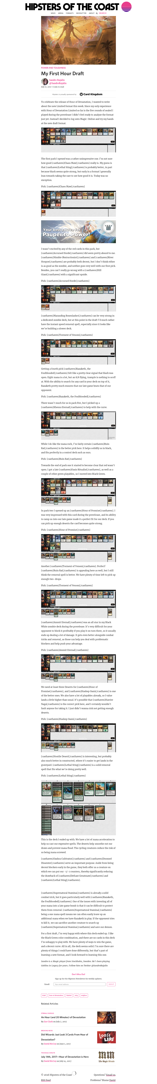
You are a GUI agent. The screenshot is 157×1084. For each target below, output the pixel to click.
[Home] (78, 7)
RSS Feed (46, 1080)
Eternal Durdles (47, 1013)
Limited (68, 995)
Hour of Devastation (56, 995)
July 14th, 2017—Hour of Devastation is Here (65, 1056)
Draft (44, 995)
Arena (60, 13)
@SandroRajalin (57, 83)
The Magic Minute (48, 1053)
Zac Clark (48, 1021)
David (112, 1080)
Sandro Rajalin (57, 80)
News (53, 13)
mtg (76, 995)
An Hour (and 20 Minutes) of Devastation (63, 1017)
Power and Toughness (53, 68)
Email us (110, 1075)
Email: (47, 984)
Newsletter (81, 13)
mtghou (84, 995)
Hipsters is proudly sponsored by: (64, 94)
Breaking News (47, 1030)
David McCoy (50, 1044)
